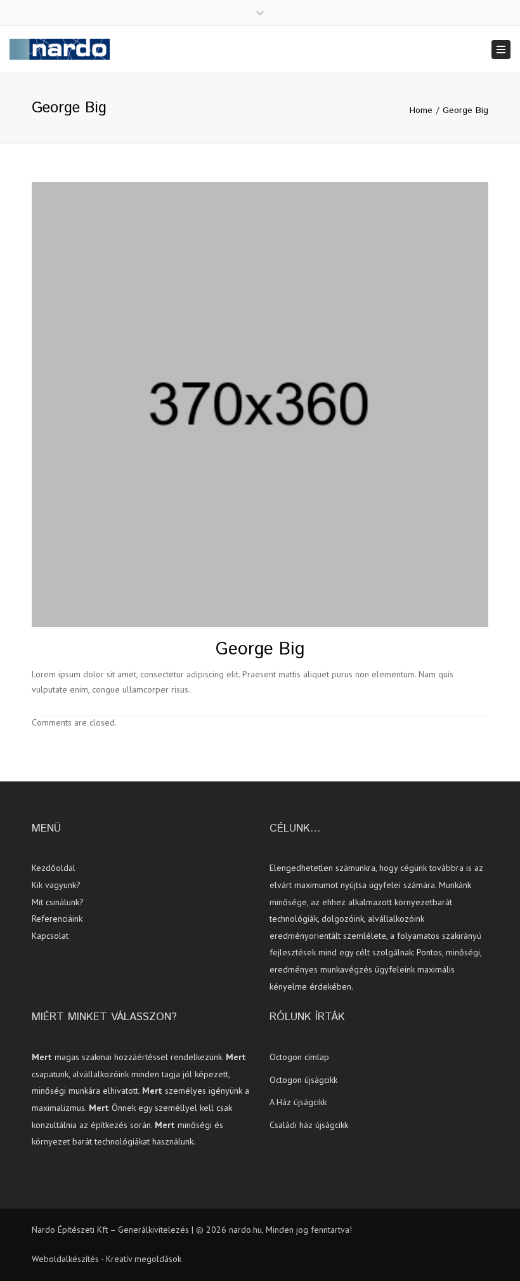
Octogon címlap (299, 1057)
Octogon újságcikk (303, 1079)
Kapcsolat (50, 935)
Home (421, 110)
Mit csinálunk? (58, 902)
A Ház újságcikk (298, 1102)
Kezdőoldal (53, 867)
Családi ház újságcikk (309, 1125)
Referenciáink (57, 918)
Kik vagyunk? (56, 885)
